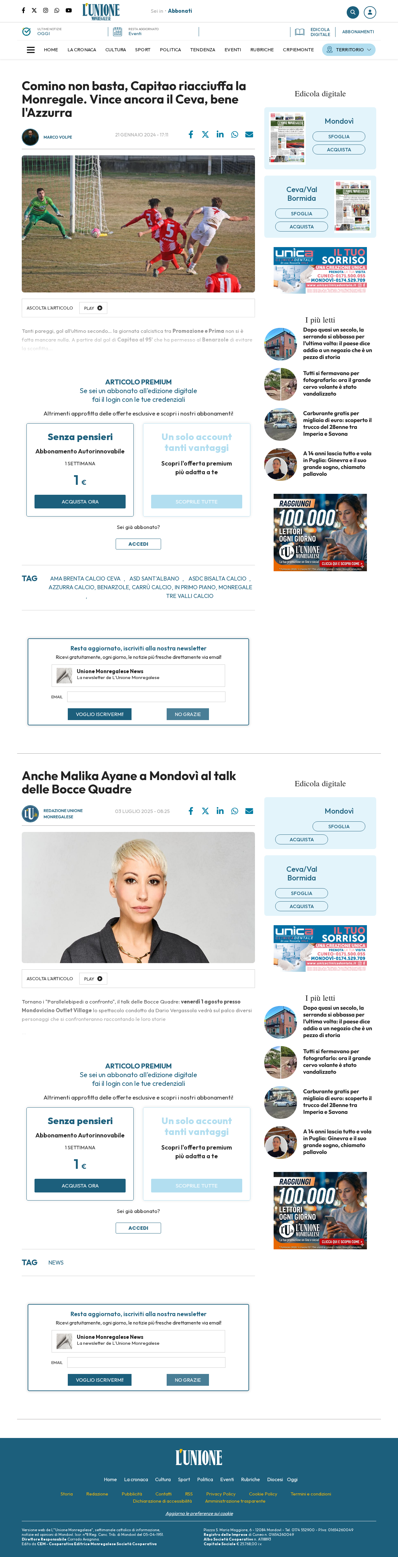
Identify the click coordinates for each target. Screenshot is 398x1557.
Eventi (134, 33)
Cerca (353, 12)
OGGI (43, 33)
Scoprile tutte (197, 501)
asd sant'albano (154, 578)
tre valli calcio (190, 595)
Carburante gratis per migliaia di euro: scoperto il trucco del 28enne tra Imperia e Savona (337, 423)
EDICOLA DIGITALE (320, 32)
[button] (370, 12)
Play (89, 979)
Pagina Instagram (48, 10)
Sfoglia (339, 136)
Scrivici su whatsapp (60, 10)
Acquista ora (80, 501)
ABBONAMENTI (358, 31)
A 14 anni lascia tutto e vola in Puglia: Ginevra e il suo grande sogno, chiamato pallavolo (337, 463)
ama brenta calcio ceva (85, 578)
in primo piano (195, 587)
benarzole (113, 587)
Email (57, 696)
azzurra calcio (72, 587)
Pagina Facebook (26, 10)
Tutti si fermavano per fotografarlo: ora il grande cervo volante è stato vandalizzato (337, 383)
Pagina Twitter (37, 10)
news (56, 1262)
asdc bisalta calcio (217, 578)
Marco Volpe (58, 137)
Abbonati (180, 10)
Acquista (339, 149)
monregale (235, 587)
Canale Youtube (69, 10)
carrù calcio (152, 587)
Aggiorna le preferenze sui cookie (199, 1513)
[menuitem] (51, 49)
